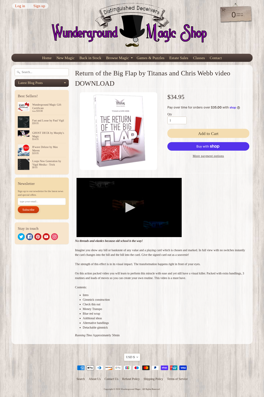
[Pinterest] (37, 236)
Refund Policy (131, 379)
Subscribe (28, 209)
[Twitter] (21, 236)
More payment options (208, 156)
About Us (95, 379)
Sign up (39, 6)
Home (47, 58)
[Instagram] (54, 236)
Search (81, 379)
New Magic (65, 58)
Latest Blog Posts (43, 84)
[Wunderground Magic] (132, 27)
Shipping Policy (153, 379)
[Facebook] (29, 236)
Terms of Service (177, 379)
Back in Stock (90, 58)
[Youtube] (46, 236)
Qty (169, 114)
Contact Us (111, 379)
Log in (20, 6)
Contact (216, 58)
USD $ (130, 357)
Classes (199, 58)
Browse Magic (120, 59)
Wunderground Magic (131, 389)
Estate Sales (178, 58)
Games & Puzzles (150, 58)
